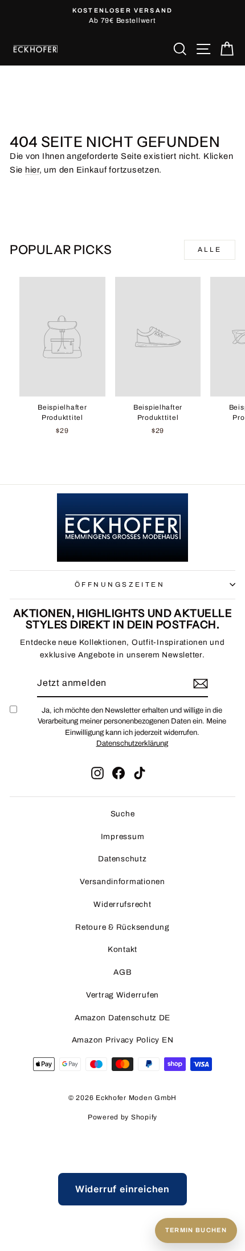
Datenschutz (122, 859)
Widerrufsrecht (122, 904)
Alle (210, 250)
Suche (123, 814)
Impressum (123, 836)
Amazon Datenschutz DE (122, 1017)
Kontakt (122, 949)
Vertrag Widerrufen (122, 995)
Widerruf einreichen (122, 1189)
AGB (122, 972)
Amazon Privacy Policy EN (123, 1040)
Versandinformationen (122, 881)
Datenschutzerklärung (132, 743)
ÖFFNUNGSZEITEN (120, 584)
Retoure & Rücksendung (122, 927)
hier (32, 169)
